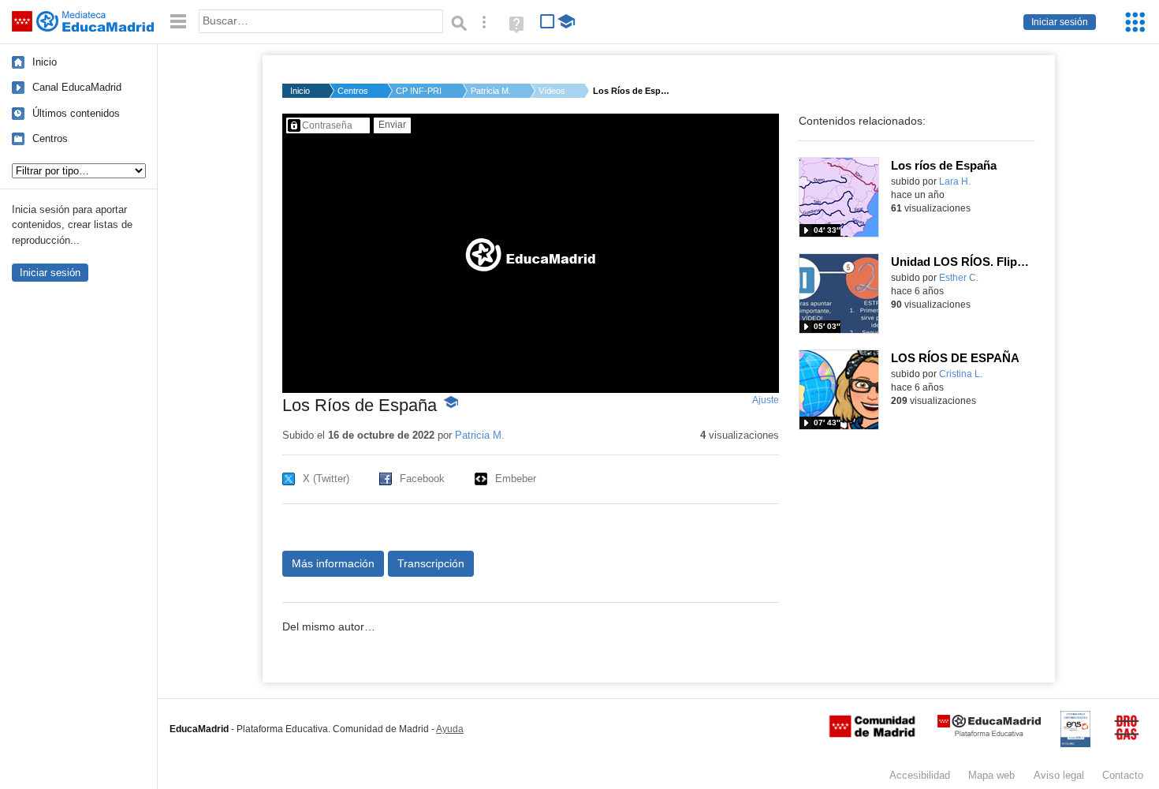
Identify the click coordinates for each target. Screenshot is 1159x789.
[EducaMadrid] (989, 733)
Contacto (1122, 775)
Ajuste (765, 400)
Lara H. (955, 181)
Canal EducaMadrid (76, 87)
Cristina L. (960, 374)
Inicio (44, 62)
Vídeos (552, 90)
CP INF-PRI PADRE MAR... (419, 90)
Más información (333, 563)
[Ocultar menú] (178, 21)
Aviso (1059, 775)
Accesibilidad (919, 775)
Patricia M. (491, 90)
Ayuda (450, 729)
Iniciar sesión (1059, 22)
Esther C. (958, 277)
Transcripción (430, 563)
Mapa (991, 775)
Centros (50, 138)
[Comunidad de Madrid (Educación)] (872, 733)
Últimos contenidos (76, 113)
